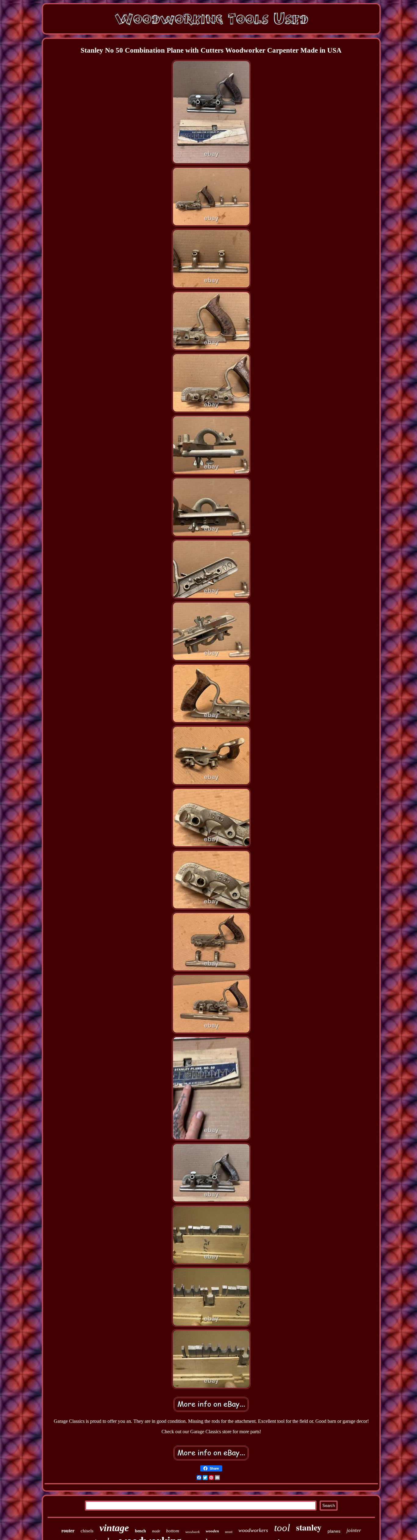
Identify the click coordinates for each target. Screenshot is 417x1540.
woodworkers (253, 1530)
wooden (212, 1531)
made (156, 1531)
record (228, 1532)
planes (334, 1531)
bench (140, 1531)
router (67, 1530)
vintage (114, 1527)
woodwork (192, 1532)
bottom (172, 1530)
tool (282, 1527)
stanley (308, 1527)
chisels (87, 1530)
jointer (353, 1530)
